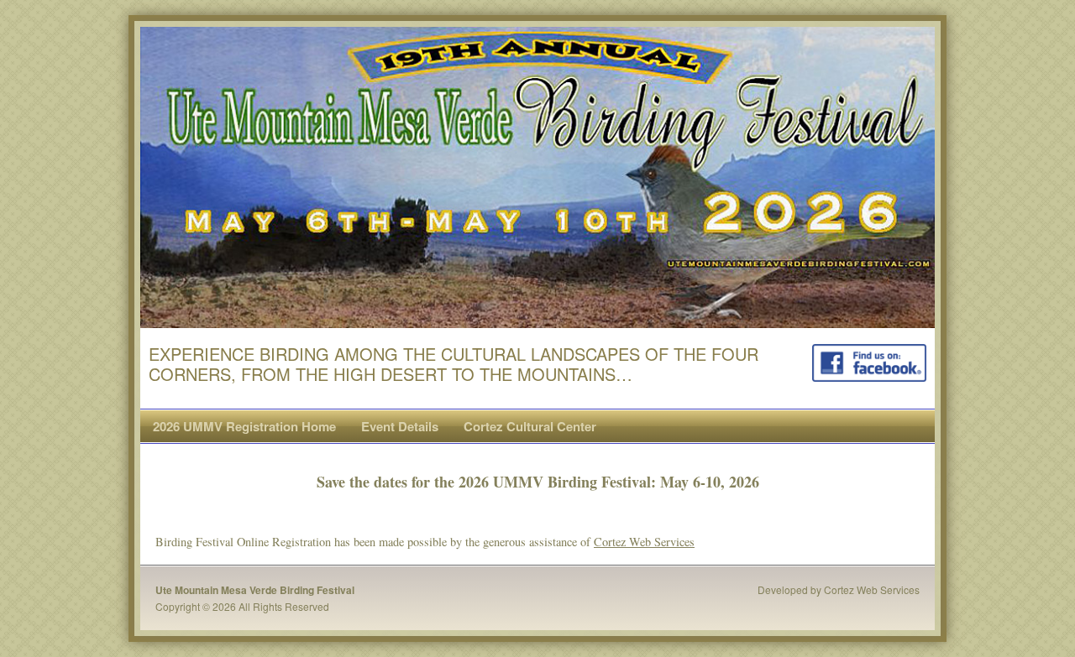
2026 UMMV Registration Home (244, 426)
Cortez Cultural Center (530, 426)
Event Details (399, 426)
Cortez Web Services (644, 542)
